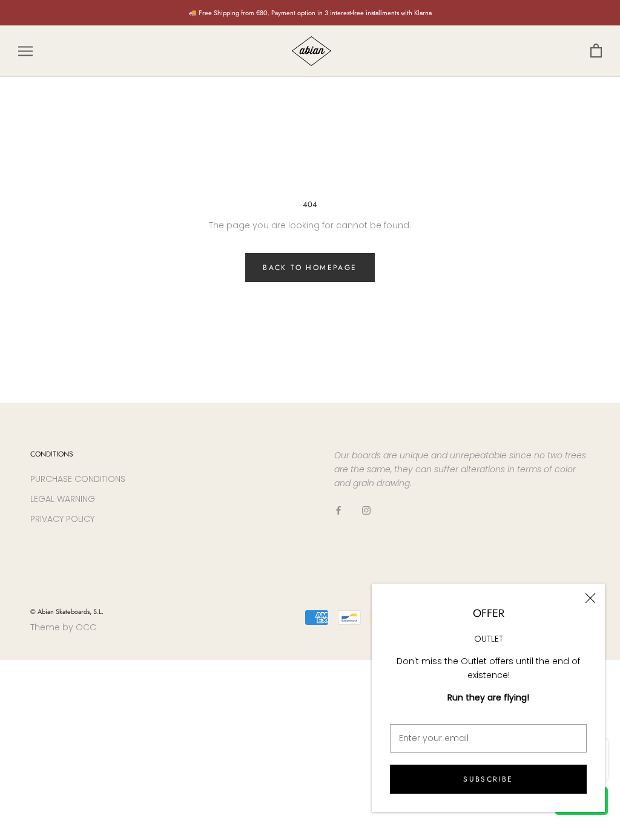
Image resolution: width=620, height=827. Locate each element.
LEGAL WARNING (62, 499)
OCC (86, 627)
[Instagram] (366, 509)
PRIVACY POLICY (62, 519)
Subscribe (488, 779)
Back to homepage (310, 267)
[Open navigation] (25, 51)
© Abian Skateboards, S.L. (67, 611)
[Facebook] (338, 509)
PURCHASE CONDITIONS (77, 479)
